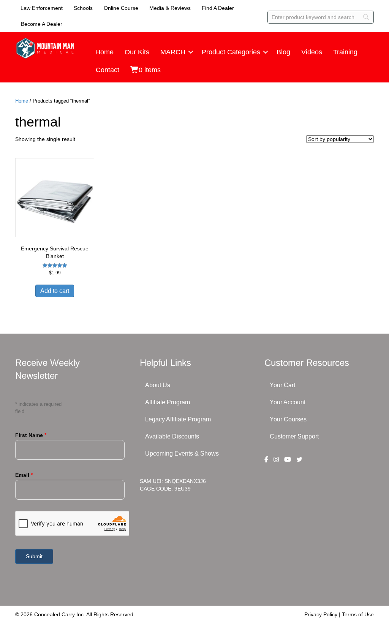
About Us (157, 385)
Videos (311, 52)
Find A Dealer (218, 8)
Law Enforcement (42, 8)
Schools (83, 8)
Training (345, 52)
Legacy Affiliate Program (178, 419)
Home (104, 52)
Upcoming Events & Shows (182, 453)
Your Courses (288, 419)
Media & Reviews (170, 8)
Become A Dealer (41, 24)
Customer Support (294, 436)
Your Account (287, 402)
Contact (107, 70)
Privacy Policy (320, 614)
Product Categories (231, 52)
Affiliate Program (167, 402)
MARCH (172, 52)
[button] (190, 52)
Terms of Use (358, 614)
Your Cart (282, 385)
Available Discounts (172, 436)
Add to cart (54, 291)
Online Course (121, 8)
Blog (283, 52)
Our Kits (137, 52)
